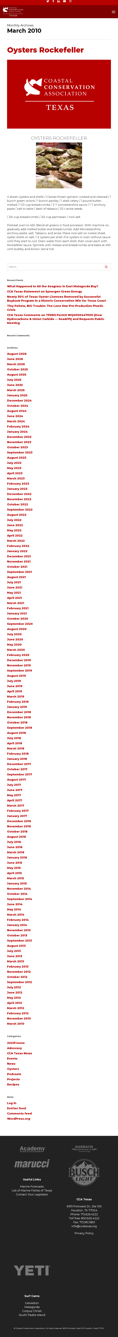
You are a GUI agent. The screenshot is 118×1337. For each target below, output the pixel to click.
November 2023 (19, 442)
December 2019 (19, 660)
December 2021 (19, 556)
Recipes (13, 1084)
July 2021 (14, 582)
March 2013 (15, 961)
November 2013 (19, 930)
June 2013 (14, 956)
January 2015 (17, 883)
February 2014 (18, 920)
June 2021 (14, 587)
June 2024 (15, 416)
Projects (13, 1079)
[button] (113, 11)
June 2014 (14, 904)
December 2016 (19, 821)
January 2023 (17, 489)
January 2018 (17, 759)
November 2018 (19, 717)
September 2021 (19, 572)
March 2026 (16, 364)
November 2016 (19, 826)
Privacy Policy (84, 1233)
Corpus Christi (32, 1311)
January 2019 (17, 707)
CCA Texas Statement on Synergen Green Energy (44, 291)
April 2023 (14, 473)
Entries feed (16, 1108)
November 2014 (19, 888)
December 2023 (19, 437)
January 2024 (17, 431)
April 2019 (14, 691)
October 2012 (17, 977)
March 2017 (15, 805)
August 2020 (17, 629)
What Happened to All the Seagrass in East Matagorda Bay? (52, 286)
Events (12, 1058)
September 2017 (19, 774)
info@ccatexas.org (84, 1226)
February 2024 (18, 426)
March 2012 (15, 1008)
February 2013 (17, 966)
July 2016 (14, 842)
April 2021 (14, 598)
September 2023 (19, 452)
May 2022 (14, 530)
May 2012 (14, 997)
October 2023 (17, 447)
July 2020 (14, 634)
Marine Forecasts (32, 1186)
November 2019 (19, 665)
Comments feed (19, 1113)
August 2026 (17, 354)
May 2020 (14, 644)
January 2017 (17, 816)
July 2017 (14, 785)
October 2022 (17, 504)
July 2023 (14, 463)
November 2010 (19, 1018)
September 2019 (19, 670)
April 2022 (15, 535)
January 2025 (17, 395)
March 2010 (15, 1023)
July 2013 (14, 951)
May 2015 (14, 868)
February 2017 (18, 811)
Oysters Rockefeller (45, 50)
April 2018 (14, 743)
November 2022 (19, 499)
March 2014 (15, 914)
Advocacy (14, 1048)
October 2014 (17, 894)
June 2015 (14, 862)
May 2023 (14, 468)
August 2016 (16, 836)
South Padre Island (32, 1315)
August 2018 (16, 733)
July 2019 (14, 681)
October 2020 (17, 618)
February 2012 (18, 1013)
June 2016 (14, 847)
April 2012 (14, 1003)
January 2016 (17, 857)
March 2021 (15, 603)
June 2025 (15, 385)
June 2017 (14, 790)
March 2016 (15, 852)
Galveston (32, 1303)
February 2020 (18, 655)
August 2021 (16, 577)
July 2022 (14, 520)
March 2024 (16, 421)
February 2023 (18, 483)
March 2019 (15, 696)
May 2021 (14, 592)
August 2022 (16, 515)
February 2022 (18, 546)
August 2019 (16, 676)
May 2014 (14, 909)
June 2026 (15, 359)
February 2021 (18, 608)
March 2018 (15, 748)
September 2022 (20, 509)
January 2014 (17, 925)
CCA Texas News (19, 1053)
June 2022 (15, 525)
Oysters (13, 1069)
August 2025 (16, 374)
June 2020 (15, 639)
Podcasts (14, 1074)
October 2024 (17, 405)
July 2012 (14, 987)
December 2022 (19, 494)
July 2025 (14, 380)
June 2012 (14, 992)
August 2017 (16, 779)
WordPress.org (18, 1118)
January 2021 (17, 613)
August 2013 (16, 946)
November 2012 (19, 972)
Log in (11, 1103)
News (11, 1063)
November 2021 (19, 561)
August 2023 (16, 457)
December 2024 (19, 400)
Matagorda (32, 1307)
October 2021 (17, 566)
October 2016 (17, 831)
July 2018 (14, 738)
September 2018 (19, 727)
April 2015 (14, 873)
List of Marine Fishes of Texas (32, 1190)
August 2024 (17, 411)
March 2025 (16, 390)
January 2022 (17, 551)
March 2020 (16, 650)
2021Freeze (16, 1043)
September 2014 (19, 899)
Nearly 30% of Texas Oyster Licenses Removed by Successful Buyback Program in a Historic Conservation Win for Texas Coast (56, 298)
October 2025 (17, 369)
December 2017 (19, 764)
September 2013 (19, 940)
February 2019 (18, 701)
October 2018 (17, 722)
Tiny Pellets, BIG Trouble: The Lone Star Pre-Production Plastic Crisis (55, 308)
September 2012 (19, 982)
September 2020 (20, 624)
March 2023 (16, 478)
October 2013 (17, 935)
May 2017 (14, 795)
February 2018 (18, 753)
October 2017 (17, 769)
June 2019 (14, 686)
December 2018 (19, 712)
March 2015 (15, 878)
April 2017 (14, 800)
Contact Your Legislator (32, 1194)
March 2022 (16, 540)
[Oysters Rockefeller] (59, 133)
